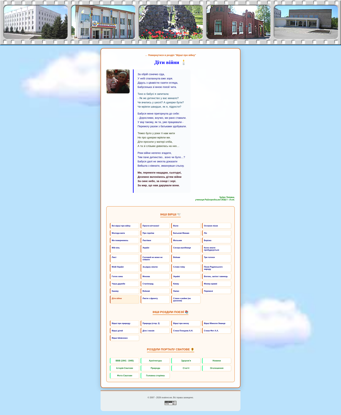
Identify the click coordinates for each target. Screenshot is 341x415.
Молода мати (118, 233)
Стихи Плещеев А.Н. (183, 331)
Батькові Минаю (181, 233)
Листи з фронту (150, 298)
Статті (186, 368)
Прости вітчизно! (151, 226)
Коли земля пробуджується (211, 249)
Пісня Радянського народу (213, 268)
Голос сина (117, 276)
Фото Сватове (124, 375)
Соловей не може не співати (153, 258)
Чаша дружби (118, 284)
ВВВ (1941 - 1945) (125, 361)
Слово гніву (179, 267)
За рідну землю (150, 267)
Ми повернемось (120, 240)
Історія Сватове (124, 368)
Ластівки (147, 240)
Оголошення (216, 368)
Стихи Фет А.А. (211, 331)
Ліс (205, 233)
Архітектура (155, 361)
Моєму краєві (210, 284)
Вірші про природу (121, 323)
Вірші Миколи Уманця (214, 323)
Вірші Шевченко (120, 338)
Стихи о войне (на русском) (182, 299)
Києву (176, 284)
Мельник (177, 240)
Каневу (115, 291)
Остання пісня (211, 226)
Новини (217, 361)
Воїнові (146, 291)
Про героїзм (148, 233)
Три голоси (209, 257)
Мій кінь (116, 248)
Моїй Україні (118, 267)
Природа (155, 368)
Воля (175, 226)
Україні (146, 248)
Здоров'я (186, 361)
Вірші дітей (117, 331)
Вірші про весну (181, 323)
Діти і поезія (148, 331)
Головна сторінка (155, 375)
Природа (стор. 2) (151, 323)
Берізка (207, 240)
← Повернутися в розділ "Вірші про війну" (170, 55)
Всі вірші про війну (121, 226)
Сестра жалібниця (182, 248)
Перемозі (208, 291)
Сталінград (148, 284)
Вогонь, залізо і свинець (216, 276)
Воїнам (176, 257)
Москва (146, 276)
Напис (176, 291)
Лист (114, 257)
